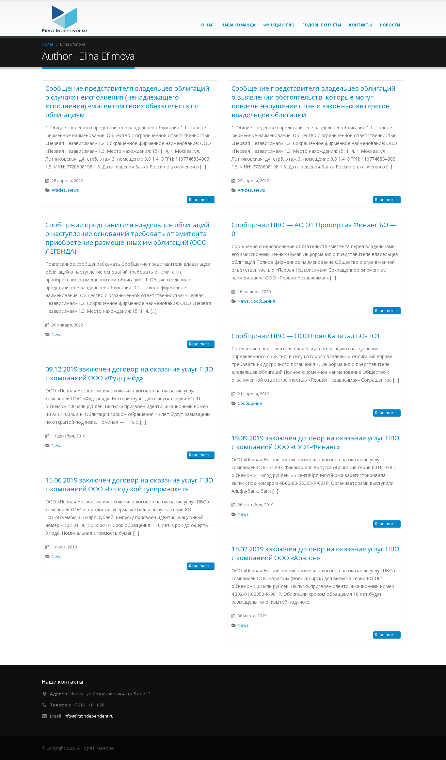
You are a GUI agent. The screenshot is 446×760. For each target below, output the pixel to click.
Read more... (201, 199)
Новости (390, 25)
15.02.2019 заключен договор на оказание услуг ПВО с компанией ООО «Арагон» (315, 553)
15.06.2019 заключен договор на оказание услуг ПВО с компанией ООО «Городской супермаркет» (129, 484)
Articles (59, 190)
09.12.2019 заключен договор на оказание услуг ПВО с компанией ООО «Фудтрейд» (129, 373)
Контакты (360, 25)
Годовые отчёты (321, 25)
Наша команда (238, 25)
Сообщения (263, 301)
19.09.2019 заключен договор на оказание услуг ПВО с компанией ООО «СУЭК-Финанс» (315, 442)
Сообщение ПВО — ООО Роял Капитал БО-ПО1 (305, 335)
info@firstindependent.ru (89, 716)
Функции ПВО (279, 25)
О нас (207, 25)
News (73, 190)
